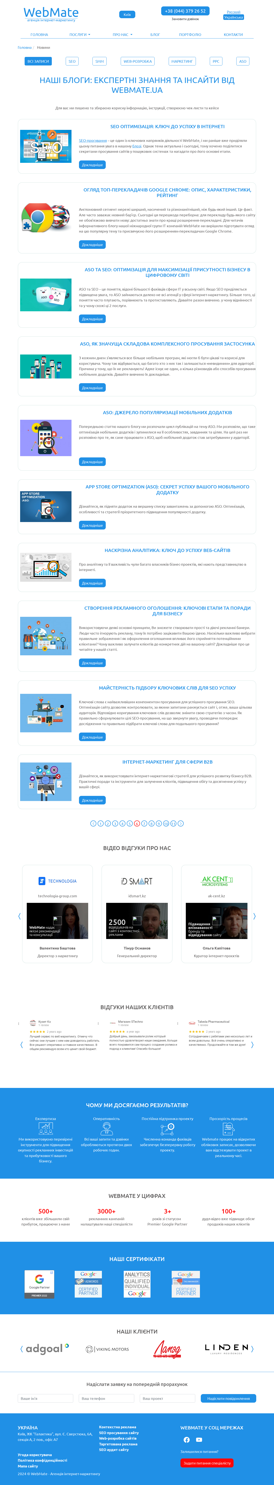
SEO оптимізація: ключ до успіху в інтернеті (167, 126)
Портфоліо (190, 34)
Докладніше (92, 164)
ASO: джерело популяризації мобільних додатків (167, 412)
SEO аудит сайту (114, 1449)
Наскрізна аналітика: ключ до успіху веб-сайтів (167, 550)
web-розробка (138, 61)
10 (166, 823)
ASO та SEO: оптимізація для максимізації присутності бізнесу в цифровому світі (167, 272)
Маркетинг (182, 61)
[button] (80, 34)
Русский (233, 11)
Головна (39, 34)
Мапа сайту (28, 1466)
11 (173, 823)
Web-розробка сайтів (118, 1438)
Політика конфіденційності (42, 1460)
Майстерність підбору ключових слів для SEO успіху (167, 688)
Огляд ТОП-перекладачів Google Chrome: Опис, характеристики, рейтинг (167, 192)
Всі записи (38, 61)
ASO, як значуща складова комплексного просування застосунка (167, 344)
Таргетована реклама (118, 1444)
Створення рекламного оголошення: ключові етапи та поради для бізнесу (167, 610)
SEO (72, 61)
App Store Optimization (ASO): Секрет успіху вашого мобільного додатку (167, 489)
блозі (136, 146)
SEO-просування (93, 140)
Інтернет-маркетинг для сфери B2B (167, 762)
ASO (242, 61)
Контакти (233, 34)
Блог (155, 34)
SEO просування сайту (119, 1432)
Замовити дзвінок (185, 19)
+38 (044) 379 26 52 (185, 10)
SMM (99, 61)
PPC (216, 61)
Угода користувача (35, 1454)
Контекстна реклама (117, 1427)
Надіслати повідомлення (228, 1398)
